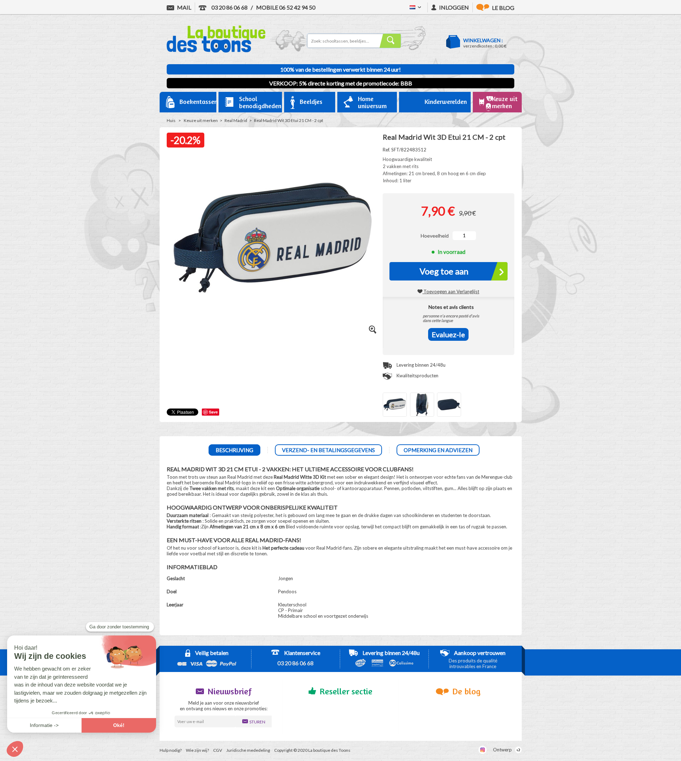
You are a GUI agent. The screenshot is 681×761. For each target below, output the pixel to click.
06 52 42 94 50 (285, 7)
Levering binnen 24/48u (420, 365)
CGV (217, 750)
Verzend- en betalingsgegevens (328, 450)
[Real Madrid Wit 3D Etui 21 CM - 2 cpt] (394, 404)
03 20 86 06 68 (229, 7)
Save (213, 412)
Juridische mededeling (248, 750)
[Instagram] (482, 750)
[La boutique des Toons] (216, 51)
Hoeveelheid (435, 236)
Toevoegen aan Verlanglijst (450, 291)
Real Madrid (236, 120)
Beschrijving (234, 450)
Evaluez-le (448, 334)
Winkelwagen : (483, 40)
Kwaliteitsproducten (416, 375)
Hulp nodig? (171, 750)
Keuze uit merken (201, 120)
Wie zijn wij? (197, 750)
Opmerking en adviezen (438, 450)
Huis (171, 120)
